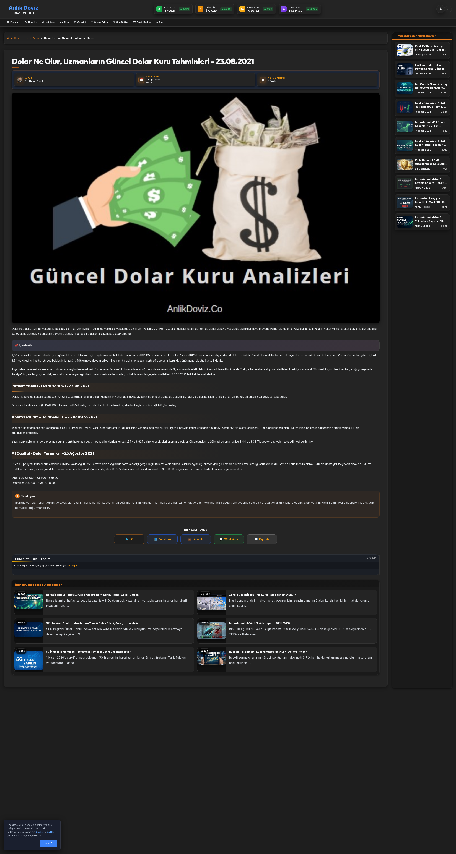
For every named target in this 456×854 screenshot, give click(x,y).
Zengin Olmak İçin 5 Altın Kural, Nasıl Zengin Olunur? (262, 594)
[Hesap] (448, 9)
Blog (161, 22)
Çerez (39, 832)
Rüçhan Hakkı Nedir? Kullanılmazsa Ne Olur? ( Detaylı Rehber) (268, 651)
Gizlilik (50, 832)
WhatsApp (228, 539)
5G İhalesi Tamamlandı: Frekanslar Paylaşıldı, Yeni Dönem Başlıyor (88, 651)
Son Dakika (122, 22)
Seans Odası (101, 22)
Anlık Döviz (14, 38)
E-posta (262, 539)
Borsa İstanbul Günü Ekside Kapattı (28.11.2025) (259, 623)
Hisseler (32, 22)
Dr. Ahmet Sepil (34, 81)
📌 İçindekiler (24, 345)
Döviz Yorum (32, 38)
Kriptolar (50, 22)
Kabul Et (48, 843)
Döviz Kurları (144, 22)
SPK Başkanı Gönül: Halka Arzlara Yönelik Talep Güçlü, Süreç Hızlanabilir (92, 623)
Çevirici (81, 22)
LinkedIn (195, 539)
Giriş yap (73, 565)
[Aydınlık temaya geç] (440, 9)
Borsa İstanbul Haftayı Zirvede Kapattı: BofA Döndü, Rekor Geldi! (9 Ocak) (92, 594)
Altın (66, 22)
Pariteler (15, 22)
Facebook (162, 539)
